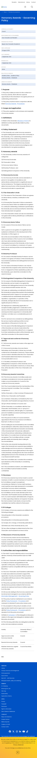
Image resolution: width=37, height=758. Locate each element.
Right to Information (6, 709)
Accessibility (4, 693)
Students (14, 2)
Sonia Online (4, 675)
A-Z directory (4, 686)
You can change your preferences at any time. (18, 748)
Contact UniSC (5, 727)
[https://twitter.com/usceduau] (13, 731)
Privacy (3, 701)
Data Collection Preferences (8, 711)
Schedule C (12, 615)
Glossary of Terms (23, 121)
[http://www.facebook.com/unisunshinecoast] (10, 731)
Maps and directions (6, 717)
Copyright (3, 704)
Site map (3, 691)
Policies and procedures (14, 12)
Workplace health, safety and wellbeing (11, 680)
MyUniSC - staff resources (7, 678)
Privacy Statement (18, 745)
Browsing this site (5, 688)
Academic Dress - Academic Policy (10, 75)
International (21, 2)
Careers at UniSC (5, 724)
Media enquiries (5, 722)
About (5, 12)
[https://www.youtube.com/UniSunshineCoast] (23, 731)
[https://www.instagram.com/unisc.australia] (17, 731)
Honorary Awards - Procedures (9, 77)
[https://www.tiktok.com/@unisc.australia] (27, 731)
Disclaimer (4, 706)
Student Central (5, 719)
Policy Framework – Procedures (16, 601)
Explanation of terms (6, 696)
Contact (33, 2)
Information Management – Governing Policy (15, 596)
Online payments (5, 673)
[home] (4, 7)
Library (28, 2)
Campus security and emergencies (10, 670)
